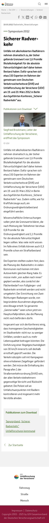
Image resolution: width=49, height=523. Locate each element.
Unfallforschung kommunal (20, 431)
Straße (24, 494)
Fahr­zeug (24, 488)
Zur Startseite (15, 445)
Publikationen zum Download (18, 109)
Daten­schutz (31, 510)
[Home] (19, 4)
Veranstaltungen (27, 9)
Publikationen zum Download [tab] (21, 412)
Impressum (17, 510)
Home (3, 9)
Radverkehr (18, 24)
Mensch (24, 500)
